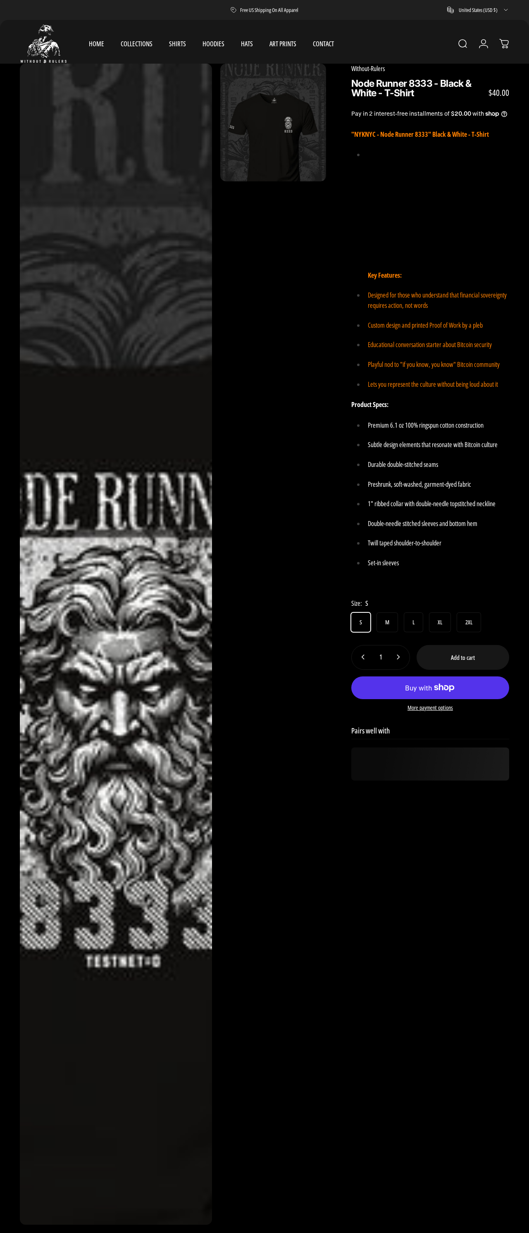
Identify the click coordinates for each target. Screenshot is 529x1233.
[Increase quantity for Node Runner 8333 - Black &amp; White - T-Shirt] (400, 657)
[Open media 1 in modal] (116, 644)
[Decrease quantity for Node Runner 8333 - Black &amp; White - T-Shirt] (361, 657)
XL (440, 622)
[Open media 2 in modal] (273, 122)
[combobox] (478, 10)
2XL (468, 622)
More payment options (430, 707)
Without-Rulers (368, 68)
